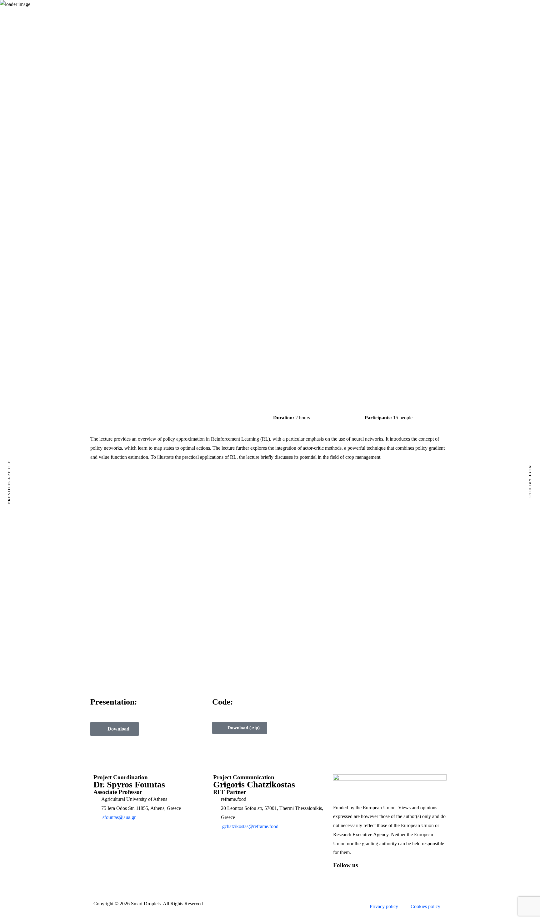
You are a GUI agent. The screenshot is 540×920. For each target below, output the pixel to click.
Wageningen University (301, 138)
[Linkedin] (374, 876)
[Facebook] (341, 876)
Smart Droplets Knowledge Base (246, 138)
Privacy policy (384, 906)
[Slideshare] (408, 876)
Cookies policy (425, 906)
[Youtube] (391, 876)
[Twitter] (358, 876)
